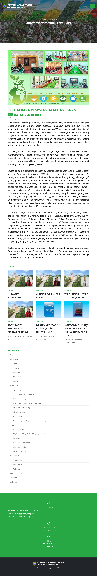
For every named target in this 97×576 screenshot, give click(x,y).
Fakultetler (14, 386)
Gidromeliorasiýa (19, 412)
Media (15, 381)
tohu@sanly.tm (49, 543)
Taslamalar (17, 469)
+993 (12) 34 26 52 (49, 530)
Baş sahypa (43, 19)
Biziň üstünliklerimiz (20, 447)
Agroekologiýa (18, 416)
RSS (44, 546)
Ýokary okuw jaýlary (20, 460)
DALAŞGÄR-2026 (16, 473)
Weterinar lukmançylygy (21, 408)
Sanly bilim (17, 368)
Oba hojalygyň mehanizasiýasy (24, 394)
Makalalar (16, 438)
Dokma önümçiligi (19, 399)
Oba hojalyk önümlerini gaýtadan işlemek (27, 403)
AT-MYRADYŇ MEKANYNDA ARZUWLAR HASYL (18, 329)
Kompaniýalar (18, 465)
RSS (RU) (50, 546)
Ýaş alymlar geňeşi (19, 430)
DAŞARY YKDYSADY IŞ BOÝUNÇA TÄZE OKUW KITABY (48, 329)
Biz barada (14, 359)
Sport (15, 364)
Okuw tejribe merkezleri (21, 443)
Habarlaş (13, 482)
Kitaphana (16, 373)
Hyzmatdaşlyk (15, 456)
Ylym (12, 425)
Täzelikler (13, 478)
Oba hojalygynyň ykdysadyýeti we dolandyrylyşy (30, 421)
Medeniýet (17, 377)
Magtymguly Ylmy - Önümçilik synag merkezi (29, 434)
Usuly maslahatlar (19, 452)
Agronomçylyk (18, 390)
